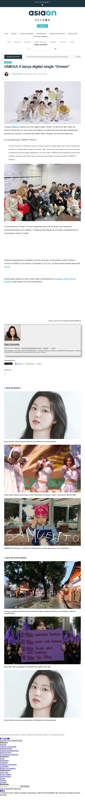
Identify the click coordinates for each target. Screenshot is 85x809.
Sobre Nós (63, 42)
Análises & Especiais (40, 42)
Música (8, 62)
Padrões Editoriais (32, 797)
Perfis (9, 42)
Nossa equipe (5, 776)
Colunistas (27, 42)
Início (6, 33)
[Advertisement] (42, 301)
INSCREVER (25, 786)
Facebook (8, 281)
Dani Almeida (11, 344)
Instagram (59, 279)
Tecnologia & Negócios (41, 36)
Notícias (14, 33)
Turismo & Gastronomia (57, 33)
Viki (8, 267)
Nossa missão (5, 774)
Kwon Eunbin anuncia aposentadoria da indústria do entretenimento (47, 57)
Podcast (42, 26)
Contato (72, 42)
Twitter (66, 279)
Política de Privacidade (7, 797)
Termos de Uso (20, 797)
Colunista (4, 762)
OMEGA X (15, 127)
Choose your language (42, 2)
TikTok (71, 279)
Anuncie (3, 780)
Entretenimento (41, 33)
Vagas (2, 778)
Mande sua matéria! (41, 44)
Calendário (53, 42)
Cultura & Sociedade (26, 33)
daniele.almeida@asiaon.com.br (31, 348)
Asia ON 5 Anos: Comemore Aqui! (11, 741)
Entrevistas (17, 42)
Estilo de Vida (72, 33)
